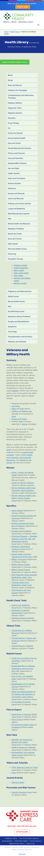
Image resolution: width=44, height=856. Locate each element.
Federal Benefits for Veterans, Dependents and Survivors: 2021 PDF (23, 668)
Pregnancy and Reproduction (20, 291)
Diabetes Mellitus (15, 103)
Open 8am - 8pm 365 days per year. (22, 826)
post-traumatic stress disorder (18, 457)
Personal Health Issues (17, 249)
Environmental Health (16, 138)
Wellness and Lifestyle (17, 342)
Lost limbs (16, 406)
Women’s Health (20, 283)
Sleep (14, 773)
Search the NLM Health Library (14, 62)
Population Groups (15, 259)
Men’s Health (19, 270)
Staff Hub (22, 854)
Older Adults (13, 244)
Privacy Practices (35, 841)
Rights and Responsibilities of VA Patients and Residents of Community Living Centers (23, 694)
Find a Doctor (17, 719)
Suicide (9, 463)
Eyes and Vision (14, 143)
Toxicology (12, 331)
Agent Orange (17, 510)
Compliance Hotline (11, 838)
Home (6, 32)
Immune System (14, 183)
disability (15, 391)
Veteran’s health (18, 782)
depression (10, 460)
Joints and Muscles (16, 198)
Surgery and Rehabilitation (18, 321)
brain (22, 409)
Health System (14, 173)
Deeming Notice (7, 841)
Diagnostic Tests (15, 108)
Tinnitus (15, 411)
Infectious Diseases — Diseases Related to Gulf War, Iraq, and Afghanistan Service (24, 538)
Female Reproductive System (19, 148)
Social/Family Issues (16, 311)
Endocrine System (15, 133)
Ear (9, 128)
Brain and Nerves (15, 85)
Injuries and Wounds (16, 193)
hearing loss (27, 411)
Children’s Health (20, 265)
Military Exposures (19, 559)
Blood (10, 75)
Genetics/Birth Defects (17, 163)
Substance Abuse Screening (23, 618)
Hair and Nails (13, 168)
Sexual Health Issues (16, 301)
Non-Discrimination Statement (29, 838)
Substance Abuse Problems (19, 316)
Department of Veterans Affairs (24, 714)
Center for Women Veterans (23, 483)
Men (9, 219)
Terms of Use (30, 843)
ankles (24, 424)
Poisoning (12, 254)
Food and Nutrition (15, 158)
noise (14, 416)
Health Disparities (21, 268)
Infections (12, 188)
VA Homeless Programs (21, 702)
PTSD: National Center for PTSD (25, 767)
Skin (9, 306)
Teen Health (18, 275)
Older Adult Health (21, 273)
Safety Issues (13, 296)
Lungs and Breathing (16, 208)
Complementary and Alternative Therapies (21, 96)
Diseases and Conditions (22, 531)
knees (33, 424)
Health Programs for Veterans (24, 747)
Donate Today (22, 7)
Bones (10, 80)
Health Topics (15, 32)
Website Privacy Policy (16, 843)
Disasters (12, 118)
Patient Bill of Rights (21, 841)
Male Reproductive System (18, 214)
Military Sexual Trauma (21, 564)
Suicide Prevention (19, 792)
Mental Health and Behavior (19, 224)
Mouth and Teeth (15, 234)
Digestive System (15, 113)
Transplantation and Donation (20, 337)
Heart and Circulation (16, 178)
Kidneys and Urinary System (19, 203)
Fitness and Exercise (16, 153)
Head (14, 409)
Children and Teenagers (17, 90)
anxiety (29, 455)
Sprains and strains (19, 419)
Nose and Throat (14, 239)
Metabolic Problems (16, 229)
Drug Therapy (13, 123)
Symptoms (12, 326)
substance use (25, 460)
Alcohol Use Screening (21, 605)
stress (8, 450)
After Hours (22, 832)
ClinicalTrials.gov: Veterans (22, 646)
